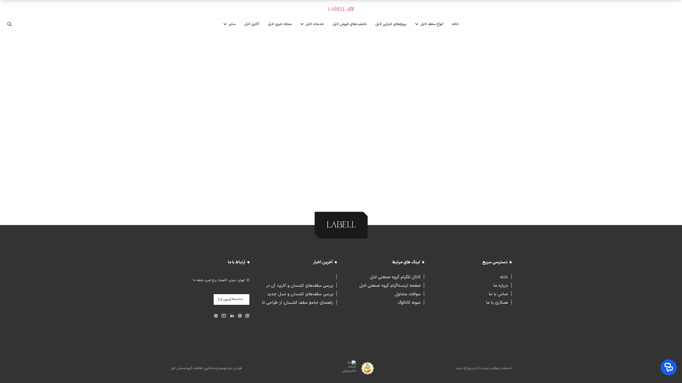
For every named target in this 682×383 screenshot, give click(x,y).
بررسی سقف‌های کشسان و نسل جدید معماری (300, 293)
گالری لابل (251, 24)
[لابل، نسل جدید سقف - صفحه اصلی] (341, 9)
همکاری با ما (497, 302)
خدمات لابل (315, 24)
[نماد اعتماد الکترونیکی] (339, 368)
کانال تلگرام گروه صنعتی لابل (395, 276)
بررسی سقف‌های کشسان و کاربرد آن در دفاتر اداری (299, 285)
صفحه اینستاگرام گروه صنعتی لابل (390, 285)
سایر (232, 24)
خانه (455, 24)
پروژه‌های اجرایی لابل (391, 24)
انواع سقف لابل (431, 24)
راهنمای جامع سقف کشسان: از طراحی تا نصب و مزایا (297, 302)
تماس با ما (498, 293)
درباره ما (500, 285)
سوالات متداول (408, 293)
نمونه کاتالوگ (409, 302)
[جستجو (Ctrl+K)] (9, 24)
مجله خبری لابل (280, 24)
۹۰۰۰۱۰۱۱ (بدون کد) (230, 299)
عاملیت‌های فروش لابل (349, 24)
